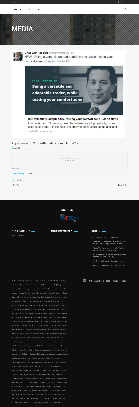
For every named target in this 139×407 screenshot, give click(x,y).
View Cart (20, 2)
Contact (37, 9)
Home (15, 9)
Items (124, 2)
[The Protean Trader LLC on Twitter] (15, 2)
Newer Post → (123, 185)
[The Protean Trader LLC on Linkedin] (13, 2)
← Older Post (15, 185)
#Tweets (19, 180)
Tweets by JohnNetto (17, 235)
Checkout (28, 2)
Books (28, 9)
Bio (21, 9)
